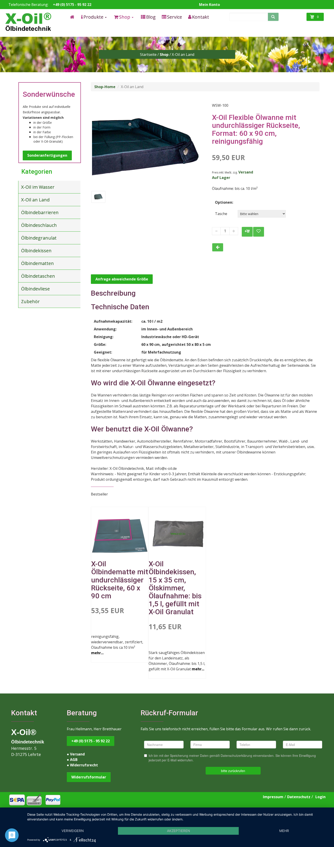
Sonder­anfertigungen (47, 155)
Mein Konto (209, 4)
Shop (164, 54)
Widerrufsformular (88, 777)
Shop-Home (104, 86)
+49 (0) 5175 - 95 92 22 (72, 4)
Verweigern (73, 831)
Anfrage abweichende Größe (121, 279)
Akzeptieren (178, 831)
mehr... (97, 652)
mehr (284, 831)
